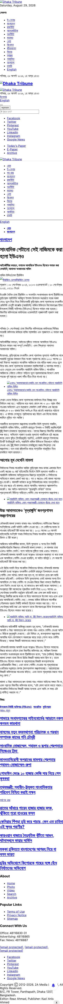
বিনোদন (10, 44)
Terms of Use (16, 911)
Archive (12, 153)
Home (11, 883)
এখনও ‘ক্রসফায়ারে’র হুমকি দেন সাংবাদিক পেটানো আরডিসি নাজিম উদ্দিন (33, 391)
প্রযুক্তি (10, 59)
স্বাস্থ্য (10, 55)
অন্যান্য (10, 62)
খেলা (9, 41)
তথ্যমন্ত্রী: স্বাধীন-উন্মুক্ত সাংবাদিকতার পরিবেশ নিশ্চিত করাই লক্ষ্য (26, 790)
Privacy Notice (16, 915)
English (11, 69)
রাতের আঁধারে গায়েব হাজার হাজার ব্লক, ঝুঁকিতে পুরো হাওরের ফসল (26, 810)
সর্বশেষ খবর (5, 800)
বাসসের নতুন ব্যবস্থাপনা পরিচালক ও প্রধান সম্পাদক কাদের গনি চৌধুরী (29, 734)
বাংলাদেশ (11, 23)
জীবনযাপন (11, 48)
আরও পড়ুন (5, 710)
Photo (11, 887)
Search (11, 894)
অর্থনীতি (10, 34)
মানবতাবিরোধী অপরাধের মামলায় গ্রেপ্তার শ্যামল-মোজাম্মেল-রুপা (27, 762)
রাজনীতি (10, 27)
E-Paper (12, 149)
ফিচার (9, 52)
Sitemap (12, 918)
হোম (9, 166)
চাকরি (9, 66)
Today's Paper (16, 146)
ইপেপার (3, 97)
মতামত (10, 37)
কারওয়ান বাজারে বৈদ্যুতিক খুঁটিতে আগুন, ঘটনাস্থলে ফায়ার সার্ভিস (27, 838)
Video (11, 890)
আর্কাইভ (10, 211)
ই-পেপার (11, 20)
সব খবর (10, 173)
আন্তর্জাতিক (12, 30)
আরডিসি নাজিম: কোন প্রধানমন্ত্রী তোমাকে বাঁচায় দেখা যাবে (33, 502)
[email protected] (11, 947)
